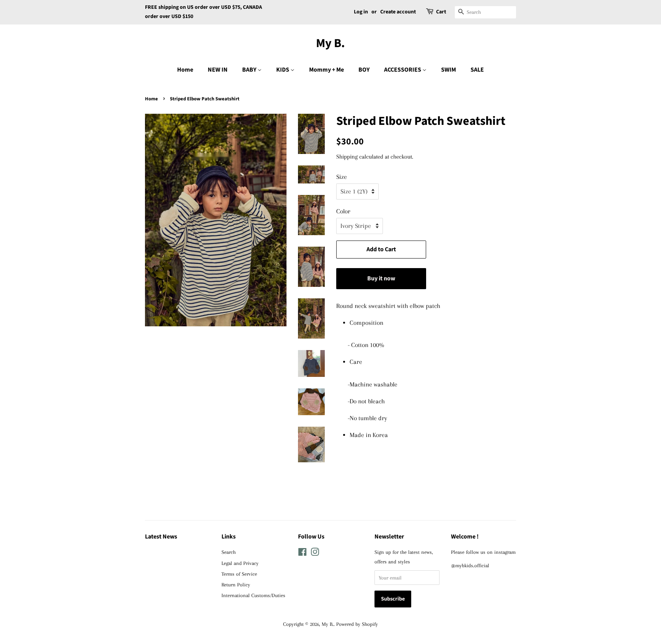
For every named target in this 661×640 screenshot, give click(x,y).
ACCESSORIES (403, 69)
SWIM (448, 69)
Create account (398, 12)
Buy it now (381, 278)
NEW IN (218, 69)
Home (185, 69)
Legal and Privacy (240, 563)
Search (228, 552)
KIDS (283, 69)
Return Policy (235, 584)
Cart (441, 12)
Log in (361, 12)
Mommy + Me (326, 69)
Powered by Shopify (357, 624)
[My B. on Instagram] (315, 553)
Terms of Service (239, 574)
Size (341, 176)
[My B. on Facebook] (302, 553)
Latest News (161, 536)
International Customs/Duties (253, 595)
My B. (330, 43)
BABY (249, 69)
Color (343, 211)
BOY (364, 69)
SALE (477, 69)
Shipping (347, 156)
